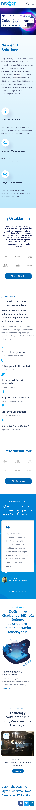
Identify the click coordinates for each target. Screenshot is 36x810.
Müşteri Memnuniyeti (14, 150)
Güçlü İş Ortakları (12, 182)
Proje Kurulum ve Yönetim (16, 397)
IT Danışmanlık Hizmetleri (16, 366)
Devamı (4, 689)
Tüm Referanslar (18, 481)
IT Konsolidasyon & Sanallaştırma (12, 673)
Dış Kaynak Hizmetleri (14, 411)
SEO (22, 759)
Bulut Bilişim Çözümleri (14, 352)
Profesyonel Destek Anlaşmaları (12, 382)
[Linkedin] (32, 803)
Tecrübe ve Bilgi (11, 119)
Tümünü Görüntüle (18, 276)
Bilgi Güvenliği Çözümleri (15, 425)
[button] (11, 591)
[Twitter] (26, 803)
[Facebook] (21, 803)
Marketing (15, 759)
